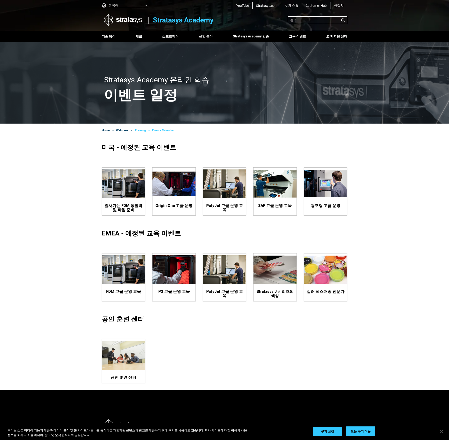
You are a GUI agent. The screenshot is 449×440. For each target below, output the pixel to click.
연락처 (339, 5)
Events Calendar (163, 130)
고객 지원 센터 (336, 36)
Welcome (122, 130)
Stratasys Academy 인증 (251, 36)
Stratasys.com (266, 5)
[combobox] (317, 20)
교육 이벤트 (297, 36)
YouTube (242, 5)
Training (140, 130)
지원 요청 (291, 5)
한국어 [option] (113, 5)
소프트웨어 (170, 36)
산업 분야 (206, 36)
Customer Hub (316, 5)
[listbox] (125, 5)
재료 (139, 36)
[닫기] (441, 431)
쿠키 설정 (327, 431)
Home (106, 130)
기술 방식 (109, 36)
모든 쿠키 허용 (361, 431)
